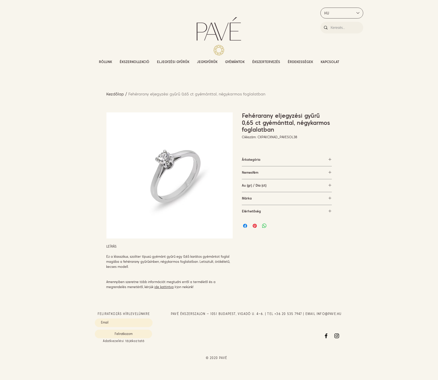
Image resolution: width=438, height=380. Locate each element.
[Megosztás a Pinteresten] (255, 226)
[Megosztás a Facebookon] (245, 226)
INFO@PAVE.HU (329, 314)
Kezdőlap (115, 93)
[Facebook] (326, 336)
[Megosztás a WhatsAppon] (264, 226)
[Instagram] (337, 336)
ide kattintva (164, 287)
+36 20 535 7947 (288, 314)
